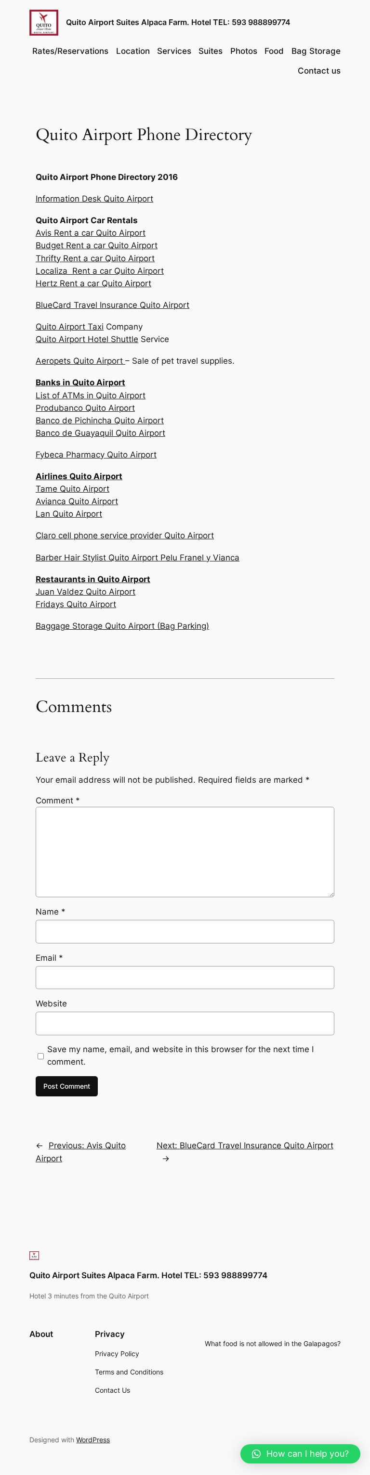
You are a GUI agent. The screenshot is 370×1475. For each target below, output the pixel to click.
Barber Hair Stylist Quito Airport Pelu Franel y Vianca (137, 557)
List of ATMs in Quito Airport (90, 395)
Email (49, 958)
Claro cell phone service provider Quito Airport (125, 535)
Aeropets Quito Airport (80, 361)
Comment (58, 800)
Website (51, 1003)
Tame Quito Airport (72, 489)
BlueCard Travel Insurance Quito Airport (112, 305)
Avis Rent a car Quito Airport (90, 233)
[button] (300, 1453)
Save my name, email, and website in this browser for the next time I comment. (180, 1055)
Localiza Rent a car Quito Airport (100, 271)
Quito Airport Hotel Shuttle (87, 339)
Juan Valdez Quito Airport (85, 592)
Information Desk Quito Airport (94, 198)
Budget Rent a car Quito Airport (97, 245)
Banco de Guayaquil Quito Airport (100, 433)
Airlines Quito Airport (79, 476)
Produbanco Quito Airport (85, 408)
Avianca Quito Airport (77, 501)
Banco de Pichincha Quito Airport (100, 420)
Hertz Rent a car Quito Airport (93, 283)
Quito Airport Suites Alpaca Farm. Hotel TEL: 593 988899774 (178, 22)
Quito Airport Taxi (70, 326)
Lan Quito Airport (69, 514)
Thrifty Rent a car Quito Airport (95, 258)
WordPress (93, 1440)
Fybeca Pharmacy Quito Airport (96, 454)
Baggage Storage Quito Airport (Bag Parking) (122, 626)
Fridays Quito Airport (76, 604)
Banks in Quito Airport (80, 382)
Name (51, 911)
